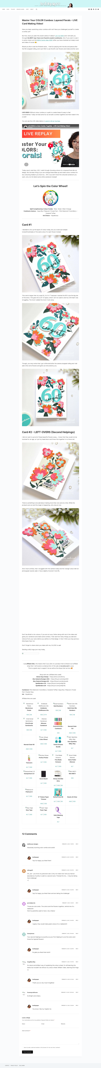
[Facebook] (93, 9)
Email (42, 1024)
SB (31, 714)
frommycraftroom (32, 992)
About (31, 9)
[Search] (36, 9)
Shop (27, 9)
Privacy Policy (14, 1065)
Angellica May (31, 962)
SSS (27, 714)
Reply (77, 844)
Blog (8, 9)
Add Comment (26, 1030)
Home (3, 9)
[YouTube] (89, 9)
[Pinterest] (95, 9)
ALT (42, 730)
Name (23, 1024)
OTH (45, 714)
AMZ (70, 733)
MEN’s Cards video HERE (45, 40)
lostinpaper (35, 857)
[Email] (98, 9)
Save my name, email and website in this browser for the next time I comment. (42, 1047)
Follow (13, 9)
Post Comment (27, 1052)
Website (63, 1024)
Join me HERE (59, 36)
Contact (7, 1065)
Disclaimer (22, 1065)
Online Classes (20, 9)
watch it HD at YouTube (52, 121)
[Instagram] (91, 9)
